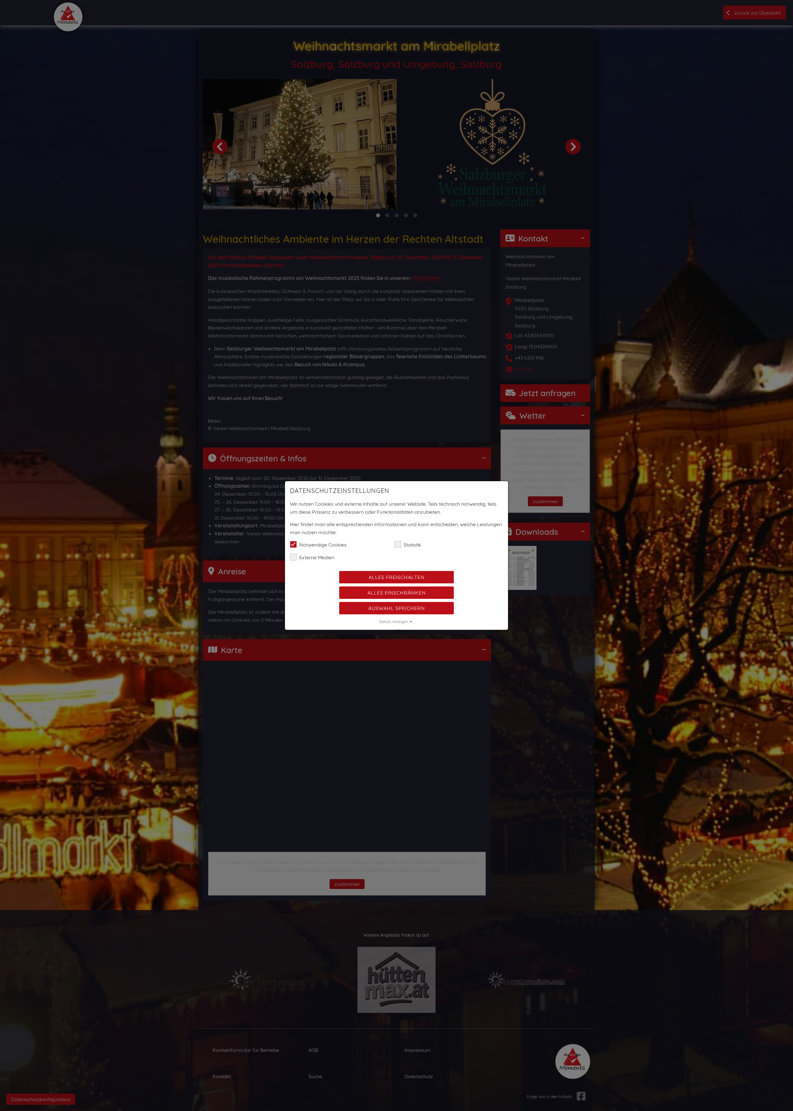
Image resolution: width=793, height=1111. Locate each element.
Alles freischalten (397, 577)
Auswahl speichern (396, 608)
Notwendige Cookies (323, 545)
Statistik (412, 545)
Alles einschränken (396, 593)
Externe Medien (316, 557)
